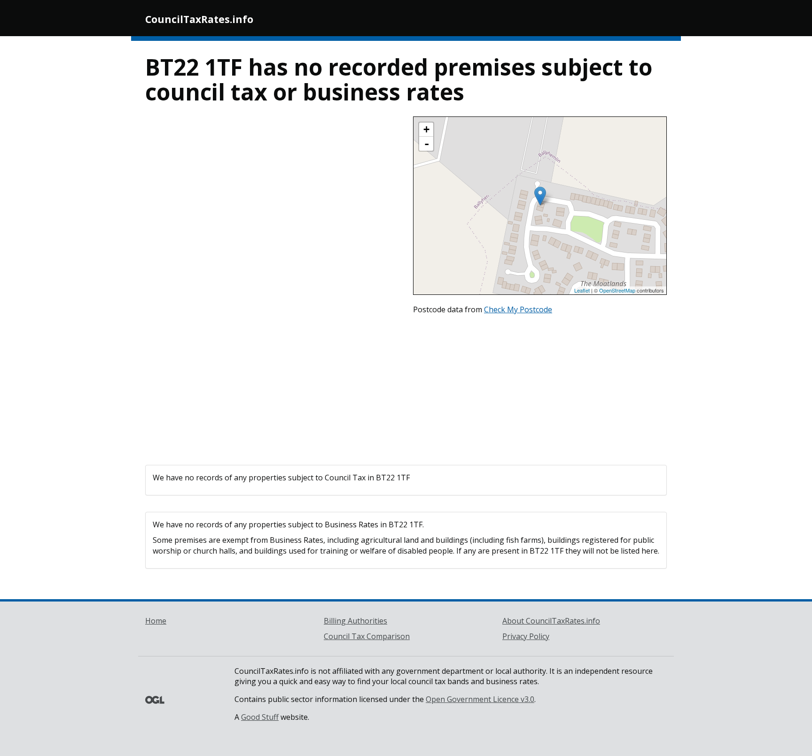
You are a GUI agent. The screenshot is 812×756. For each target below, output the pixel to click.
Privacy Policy (525, 636)
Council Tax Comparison (367, 636)
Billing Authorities (355, 621)
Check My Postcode (518, 309)
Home (155, 621)
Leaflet (582, 290)
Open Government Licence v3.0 (480, 699)
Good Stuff (260, 717)
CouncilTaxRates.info (199, 19)
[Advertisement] (406, 387)
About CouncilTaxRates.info (551, 621)
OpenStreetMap (617, 290)
